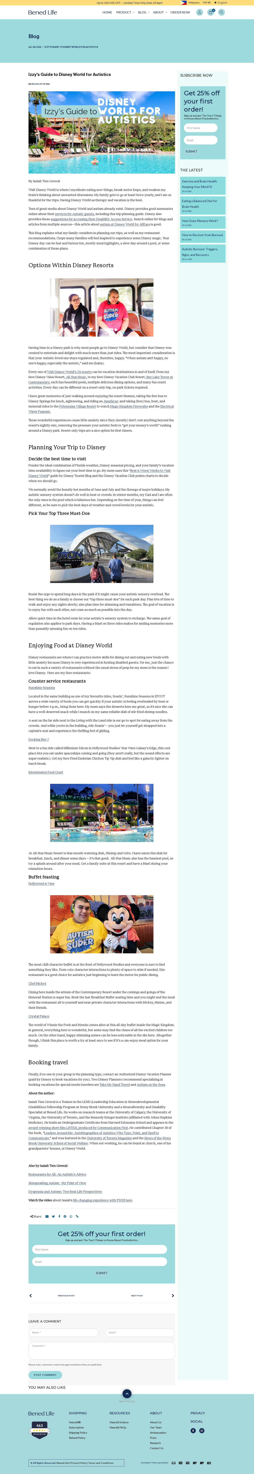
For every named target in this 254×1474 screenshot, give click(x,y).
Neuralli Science (119, 1422)
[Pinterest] (65, 1216)
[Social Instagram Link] (201, 1430)
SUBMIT (102, 1273)
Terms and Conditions (101, 1462)
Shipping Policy (78, 1432)
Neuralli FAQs (118, 1427)
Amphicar (111, 401)
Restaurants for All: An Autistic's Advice (57, 1174)
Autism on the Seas (151, 1084)
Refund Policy (77, 1437)
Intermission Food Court (46, 772)
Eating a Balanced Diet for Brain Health (199, 205)
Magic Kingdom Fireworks (129, 406)
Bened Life (37, 84)
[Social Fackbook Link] (193, 1430)
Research (155, 1442)
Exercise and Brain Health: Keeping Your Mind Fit (200, 185)
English (222, 2)
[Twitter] (53, 1216)
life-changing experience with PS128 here (102, 1200)
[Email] (47, 1216)
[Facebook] (59, 1216)
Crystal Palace (39, 1016)
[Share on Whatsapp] (71, 1216)
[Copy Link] (77, 1216)
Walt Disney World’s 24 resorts (69, 372)
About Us (155, 1422)
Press (153, 1437)
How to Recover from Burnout (202, 236)
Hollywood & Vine (41, 883)
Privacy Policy (78, 1462)
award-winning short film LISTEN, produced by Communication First (78, 1128)
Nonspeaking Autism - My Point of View (57, 1183)
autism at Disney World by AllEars (125, 224)
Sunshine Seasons (42, 687)
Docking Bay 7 (39, 739)
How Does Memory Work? (200, 222)
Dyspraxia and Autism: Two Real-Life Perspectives (65, 1191)
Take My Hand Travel (115, 1084)
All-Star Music (76, 377)
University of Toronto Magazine (109, 1138)
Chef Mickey (37, 983)
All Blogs (35, 47)
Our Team (156, 1427)
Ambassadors (158, 1432)
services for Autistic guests (74, 214)
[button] (125, 12)
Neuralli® (75, 1422)
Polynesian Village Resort (77, 406)
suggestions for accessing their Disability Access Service (91, 219)
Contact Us (156, 1448)
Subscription (76, 1427)
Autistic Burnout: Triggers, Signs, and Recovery (200, 253)
